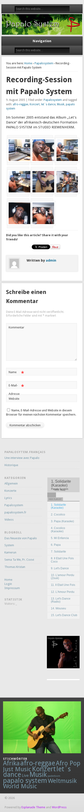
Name (16, 373)
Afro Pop (68, 763)
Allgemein (11, 483)
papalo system (25, 781)
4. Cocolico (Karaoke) (58, 529)
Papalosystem (44, 63)
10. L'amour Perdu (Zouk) (62, 576)
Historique (11, 465)
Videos (9, 519)
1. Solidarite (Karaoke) (58, 506)
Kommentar (16, 327)
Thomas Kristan (14, 567)
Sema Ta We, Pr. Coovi (19, 559)
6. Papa (56, 544)
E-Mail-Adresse (16, 389)
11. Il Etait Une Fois (63, 585)
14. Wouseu (58, 608)
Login (8, 584)
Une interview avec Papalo (21, 458)
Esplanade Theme (33, 807)
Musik (60, 104)
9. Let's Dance (60, 568)
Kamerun (10, 552)
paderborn (54, 776)
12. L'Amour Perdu (62, 592)
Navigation (42, 41)
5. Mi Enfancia (60, 538)
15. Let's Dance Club (64, 615)
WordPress (59, 807)
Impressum (12, 588)
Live (25, 775)
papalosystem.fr (15, 512)
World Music (20, 786)
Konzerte (10, 490)
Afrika (11, 763)
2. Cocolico (58, 514)
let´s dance (48, 104)
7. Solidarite (58, 551)
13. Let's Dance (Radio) (60, 600)
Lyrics (8, 498)
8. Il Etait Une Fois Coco (62, 560)
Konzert (35, 104)
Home (28, 63)
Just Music (17, 769)
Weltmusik (62, 780)
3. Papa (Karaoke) (62, 521)
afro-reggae (20, 104)
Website (14, 398)
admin (51, 260)
